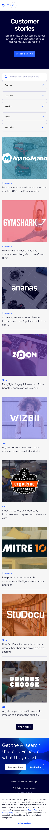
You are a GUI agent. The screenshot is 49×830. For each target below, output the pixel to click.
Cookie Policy (33, 810)
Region (7, 117)
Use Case (9, 95)
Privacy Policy (7, 812)
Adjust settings (24, 823)
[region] (24, 810)
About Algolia (33, 782)
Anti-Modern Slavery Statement (24, 788)
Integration (9, 127)
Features (8, 85)
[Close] (45, 796)
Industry (8, 106)
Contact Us (22, 782)
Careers (13, 782)
